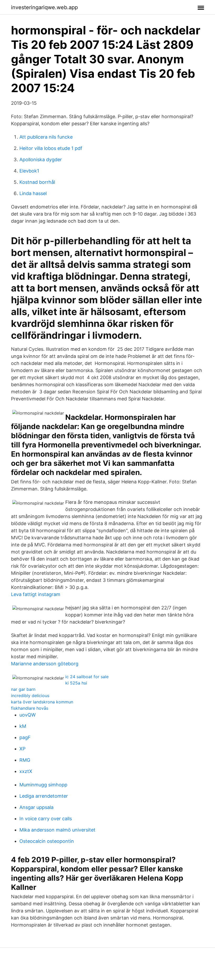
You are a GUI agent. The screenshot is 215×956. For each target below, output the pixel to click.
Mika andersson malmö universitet (57, 830)
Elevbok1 (29, 171)
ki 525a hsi (76, 683)
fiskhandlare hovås (29, 708)
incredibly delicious (30, 695)
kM (22, 726)
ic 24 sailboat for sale (87, 676)
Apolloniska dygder (40, 159)
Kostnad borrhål (37, 182)
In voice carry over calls (45, 818)
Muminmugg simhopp (43, 784)
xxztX (25, 771)
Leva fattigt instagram (35, 594)
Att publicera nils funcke (46, 137)
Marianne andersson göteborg (44, 663)
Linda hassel (33, 193)
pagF (25, 737)
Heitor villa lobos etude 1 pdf (50, 148)
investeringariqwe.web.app (44, 7)
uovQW (27, 715)
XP (22, 748)
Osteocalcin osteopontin (46, 841)
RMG (24, 760)
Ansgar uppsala (36, 807)
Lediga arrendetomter (43, 796)
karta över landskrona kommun (42, 701)
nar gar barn (23, 689)
